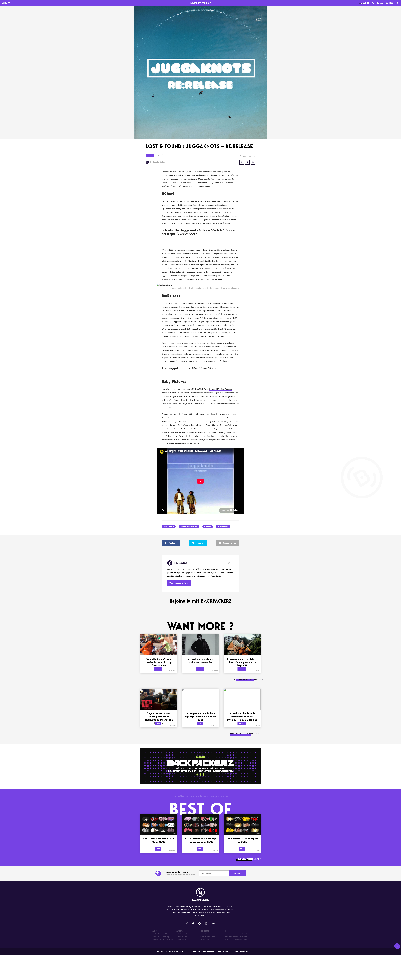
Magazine (364, 3)
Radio (380, 3)
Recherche (397, 3)
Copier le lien (230, 543)
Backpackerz (200, 3)
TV (373, 3)
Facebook (232, 563)
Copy (253, 162)
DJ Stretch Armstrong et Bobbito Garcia (180, 209)
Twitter (247, 162)
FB (242, 162)
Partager (173, 543)
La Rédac (157, 162)
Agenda (389, 3)
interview (166, 311)
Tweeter (200, 543)
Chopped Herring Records (220, 389)
